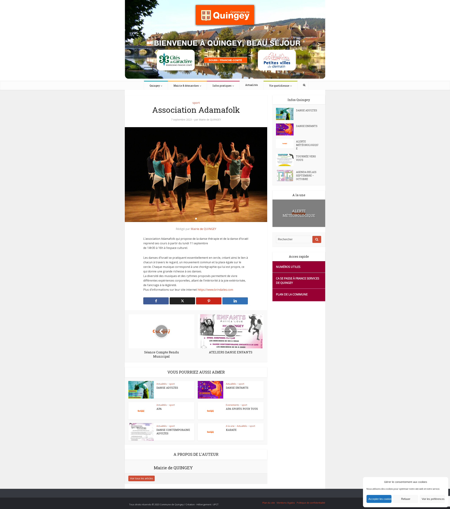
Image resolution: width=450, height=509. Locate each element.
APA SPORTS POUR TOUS (242, 408)
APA (159, 408)
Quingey (155, 85)
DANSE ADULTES (167, 387)
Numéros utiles (288, 267)
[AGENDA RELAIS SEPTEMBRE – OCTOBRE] (286, 175)
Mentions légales (286, 502)
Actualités (251, 85)
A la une (230, 426)
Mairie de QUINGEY (210, 119)
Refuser (405, 498)
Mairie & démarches (186, 85)
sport (196, 103)
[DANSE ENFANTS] (286, 129)
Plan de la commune (292, 294)
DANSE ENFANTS (237, 387)
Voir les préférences (433, 498)
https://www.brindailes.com (215, 290)
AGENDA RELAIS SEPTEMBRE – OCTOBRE (306, 175)
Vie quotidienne (279, 85)
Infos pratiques (222, 85)
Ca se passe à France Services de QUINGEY (297, 280)
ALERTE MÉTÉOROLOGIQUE (307, 145)
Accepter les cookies (379, 498)
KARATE (231, 430)
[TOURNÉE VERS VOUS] (286, 160)
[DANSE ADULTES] (286, 114)
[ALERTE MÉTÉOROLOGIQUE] (286, 143)
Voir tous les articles (141, 478)
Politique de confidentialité (311, 502)
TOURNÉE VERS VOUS (306, 158)
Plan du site (268, 502)
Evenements (232, 404)
